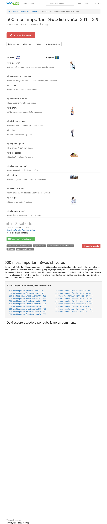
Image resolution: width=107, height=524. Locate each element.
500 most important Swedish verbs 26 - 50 (72, 290)
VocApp (45, 24)
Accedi (97, 3)
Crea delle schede (91, 246)
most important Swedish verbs (19, 245)
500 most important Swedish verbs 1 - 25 (26, 290)
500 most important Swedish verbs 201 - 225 (27, 301)
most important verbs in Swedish (60, 245)
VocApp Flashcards (14, 520)
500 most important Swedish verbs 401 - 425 (74, 309)
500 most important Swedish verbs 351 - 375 (74, 306)
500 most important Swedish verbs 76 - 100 (73, 293)
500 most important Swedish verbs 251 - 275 (27, 303)
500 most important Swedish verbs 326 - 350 (27, 306)
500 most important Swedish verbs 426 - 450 (27, 311)
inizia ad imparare (21, 35)
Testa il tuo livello (54, 44)
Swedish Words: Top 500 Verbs (21, 230)
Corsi (40, 3)
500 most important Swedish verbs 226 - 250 (74, 301)
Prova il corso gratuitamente (22, 239)
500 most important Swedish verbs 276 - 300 (74, 303)
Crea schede (28, 3)
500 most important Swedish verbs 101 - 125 (27, 295)
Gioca (39, 44)
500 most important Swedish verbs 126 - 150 (74, 295)
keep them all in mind (25, 249)
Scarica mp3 (14, 44)
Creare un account (83, 3)
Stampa (28, 44)
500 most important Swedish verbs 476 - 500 (27, 314)
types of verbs (39, 245)
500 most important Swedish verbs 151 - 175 (27, 298)
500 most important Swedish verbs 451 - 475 (74, 311)
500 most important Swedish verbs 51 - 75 (26, 293)
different (11, 249)
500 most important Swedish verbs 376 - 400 (27, 309)
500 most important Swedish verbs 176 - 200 (74, 298)
